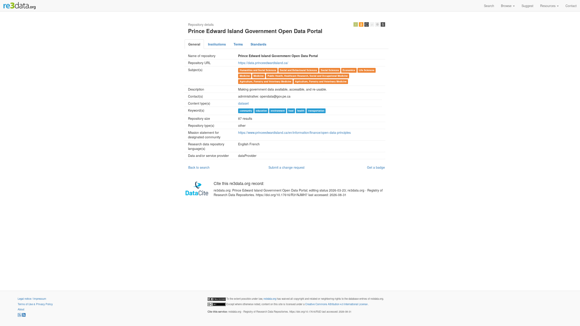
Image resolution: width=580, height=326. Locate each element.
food (290, 110)
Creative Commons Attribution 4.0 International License (336, 304)
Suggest (527, 5)
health (300, 110)
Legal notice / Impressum (32, 298)
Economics (349, 70)
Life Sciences (366, 70)
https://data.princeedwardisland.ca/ (263, 62)
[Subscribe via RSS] (20, 315)
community (246, 110)
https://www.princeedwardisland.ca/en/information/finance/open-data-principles (294, 132)
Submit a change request (286, 167)
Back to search (199, 167)
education (261, 110)
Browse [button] (506, 5)
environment (278, 110)
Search (489, 5)
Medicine (245, 75)
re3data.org (270, 298)
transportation (316, 110)
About (21, 309)
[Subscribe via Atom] (24, 315)
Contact (571, 5)
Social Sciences (330, 70)
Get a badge (376, 167)
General (194, 44)
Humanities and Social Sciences (258, 70)
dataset (243, 103)
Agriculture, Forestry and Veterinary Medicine (265, 81)
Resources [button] (548, 5)
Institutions (217, 44)
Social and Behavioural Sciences (298, 70)
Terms (238, 44)
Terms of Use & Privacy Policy (35, 304)
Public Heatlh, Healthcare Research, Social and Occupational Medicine (308, 75)
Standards (258, 44)
